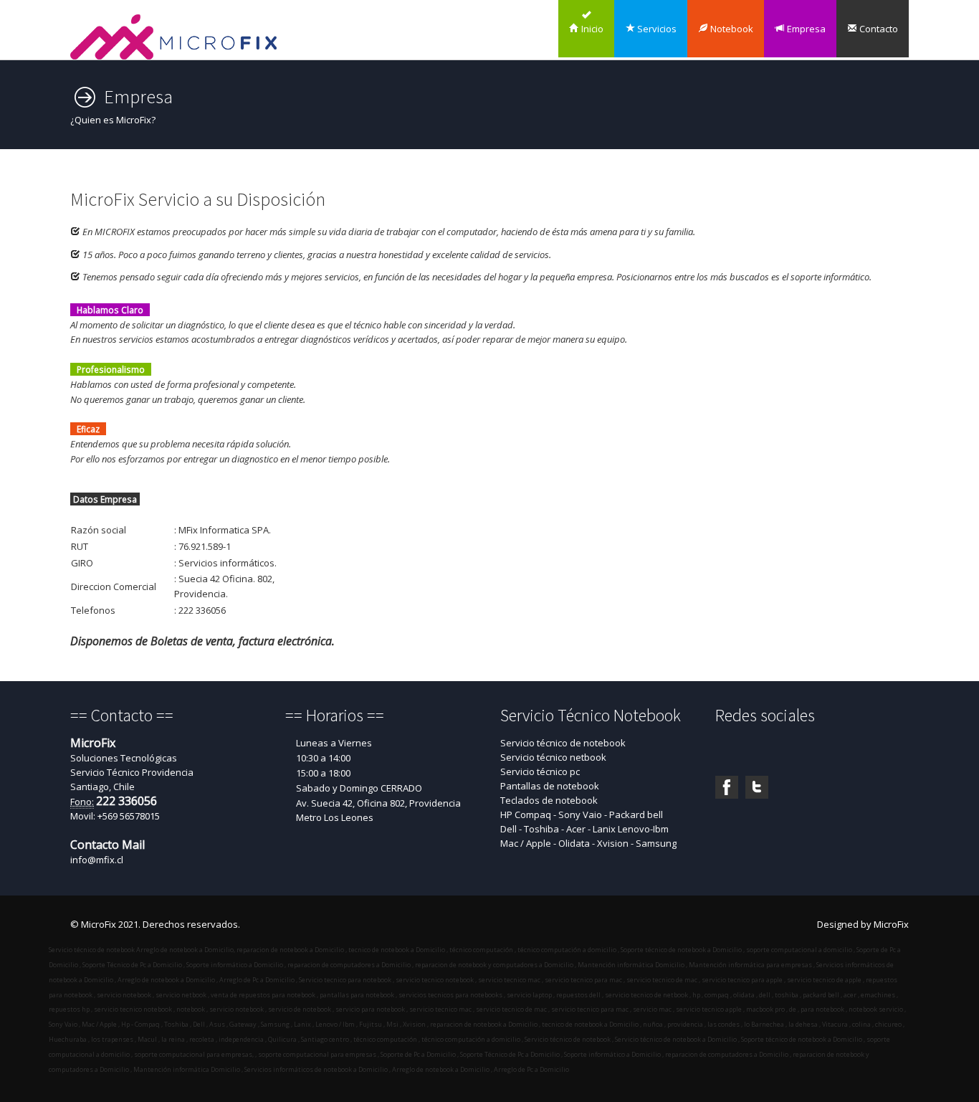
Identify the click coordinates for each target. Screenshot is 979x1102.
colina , (862, 1024)
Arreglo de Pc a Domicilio (257, 979)
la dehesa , (804, 1024)
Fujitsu (370, 1024)
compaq (716, 994)
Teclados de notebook (549, 800)
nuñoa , (653, 1024)
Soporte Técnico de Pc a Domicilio (132, 964)
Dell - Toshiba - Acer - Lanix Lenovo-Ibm (584, 828)
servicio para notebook (369, 1009)
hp (696, 994)
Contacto (877, 28)
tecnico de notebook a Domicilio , (590, 1024)
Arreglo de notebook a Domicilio (184, 949)
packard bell (820, 994)
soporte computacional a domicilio (799, 949)
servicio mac (651, 1009)
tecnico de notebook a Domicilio (396, 949)
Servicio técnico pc (540, 771)
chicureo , (889, 1024)
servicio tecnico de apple (824, 979)
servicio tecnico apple (708, 1009)
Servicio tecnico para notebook (345, 979)
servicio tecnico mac (509, 979)
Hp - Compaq (140, 1024)
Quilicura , (283, 1039)
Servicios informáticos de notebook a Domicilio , (317, 1069)
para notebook (821, 1009)
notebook (190, 1009)
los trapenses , (113, 1039)
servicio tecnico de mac (662, 979)
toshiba (785, 994)
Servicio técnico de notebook (563, 742)
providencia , (686, 1024)
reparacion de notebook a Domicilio (290, 949)
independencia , (242, 1039)
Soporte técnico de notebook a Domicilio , (802, 1039)
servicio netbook (181, 994)
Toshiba (175, 1024)
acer (849, 994)
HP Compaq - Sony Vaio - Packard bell (581, 814)
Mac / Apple (98, 1024)
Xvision (414, 1024)
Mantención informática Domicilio (631, 964)
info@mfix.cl (96, 859)
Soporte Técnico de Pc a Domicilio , (511, 1054)
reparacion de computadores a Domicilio (349, 964)
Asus (216, 1024)
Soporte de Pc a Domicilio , (419, 1054)
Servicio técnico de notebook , (568, 1039)
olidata (744, 994)
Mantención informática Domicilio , (187, 1069)
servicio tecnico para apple (742, 979)
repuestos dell (578, 994)
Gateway (243, 1024)
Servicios (656, 28)
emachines (877, 994)
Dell (198, 1024)
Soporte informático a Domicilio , (613, 1054)
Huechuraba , (69, 1039)
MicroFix (891, 924)
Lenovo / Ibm (334, 1024)
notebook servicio (875, 1009)
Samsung (275, 1024)
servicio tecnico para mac (583, 979)
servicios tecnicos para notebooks (450, 994)
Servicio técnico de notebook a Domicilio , (676, 1039)
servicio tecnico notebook (434, 979)
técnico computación (481, 949)
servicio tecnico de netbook (646, 994)
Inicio (591, 28)
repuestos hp (69, 1009)
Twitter (756, 787)
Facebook (726, 787)
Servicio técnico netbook (553, 757)
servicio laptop (529, 994)
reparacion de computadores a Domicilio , (727, 1054)
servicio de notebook (299, 1009)
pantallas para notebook (357, 994)
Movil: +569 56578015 (115, 815)
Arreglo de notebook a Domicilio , (441, 1069)
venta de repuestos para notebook (263, 994)
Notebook (730, 28)
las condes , (724, 1024)
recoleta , (202, 1039)
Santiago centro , (326, 1039)
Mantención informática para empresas (750, 964)
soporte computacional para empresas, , (195, 1054)
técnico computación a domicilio (567, 949)
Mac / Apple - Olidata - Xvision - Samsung (588, 843)
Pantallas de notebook (549, 785)
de (792, 1009)
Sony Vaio (63, 1024)
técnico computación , (386, 1039)
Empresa (805, 28)
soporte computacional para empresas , (318, 1054)
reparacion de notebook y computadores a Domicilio (494, 964)
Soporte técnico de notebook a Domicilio (681, 949)
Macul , (148, 1039)
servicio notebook (124, 994)
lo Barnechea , (764, 1024)
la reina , (174, 1039)
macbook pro (765, 1009)
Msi (391, 1024)
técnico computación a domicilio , (471, 1039)
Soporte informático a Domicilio (235, 964)
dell (764, 994)
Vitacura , (836, 1024)
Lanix (301, 1024)
